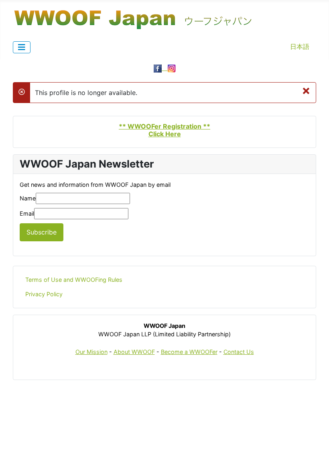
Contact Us (238, 351)
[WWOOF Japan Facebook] (161, 68)
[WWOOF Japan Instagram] (172, 68)
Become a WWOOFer (189, 351)
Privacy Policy (44, 294)
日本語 (299, 46)
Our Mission (91, 351)
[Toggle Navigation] (21, 47)
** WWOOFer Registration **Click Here (164, 130)
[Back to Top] (315, 458)
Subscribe (41, 232)
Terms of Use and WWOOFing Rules (73, 279)
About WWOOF (134, 351)
